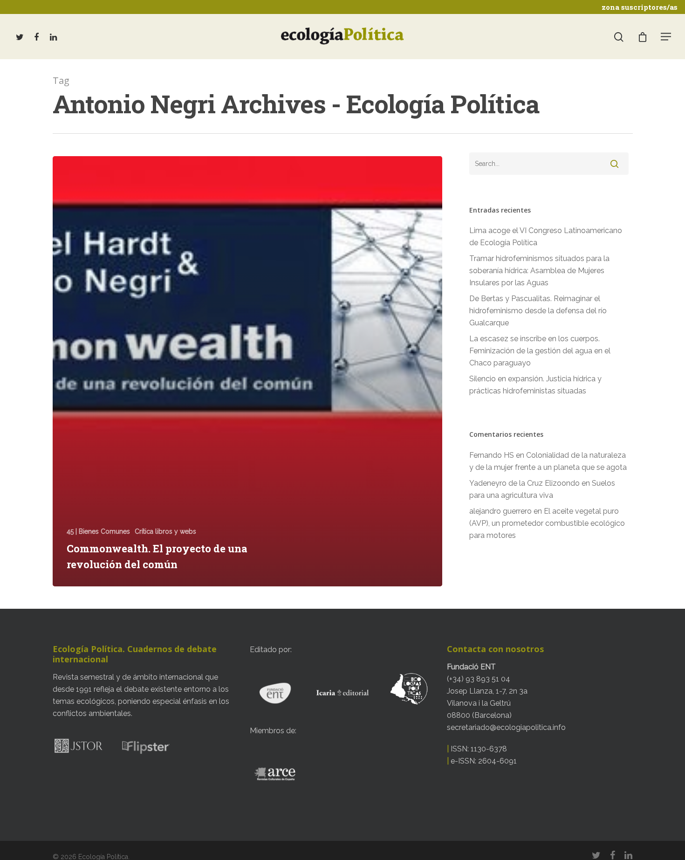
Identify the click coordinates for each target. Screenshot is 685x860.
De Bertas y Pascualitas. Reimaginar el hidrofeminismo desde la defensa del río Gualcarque (538, 310)
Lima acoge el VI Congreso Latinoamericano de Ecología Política (545, 236)
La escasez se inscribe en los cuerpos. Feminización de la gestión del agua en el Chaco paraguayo (539, 350)
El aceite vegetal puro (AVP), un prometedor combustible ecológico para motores (547, 523)
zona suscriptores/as (640, 7)
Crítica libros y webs (165, 531)
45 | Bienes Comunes (98, 531)
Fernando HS (491, 455)
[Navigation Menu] (666, 36)
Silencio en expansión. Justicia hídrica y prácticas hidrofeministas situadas (535, 384)
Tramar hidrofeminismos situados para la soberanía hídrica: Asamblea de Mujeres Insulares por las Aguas (539, 270)
